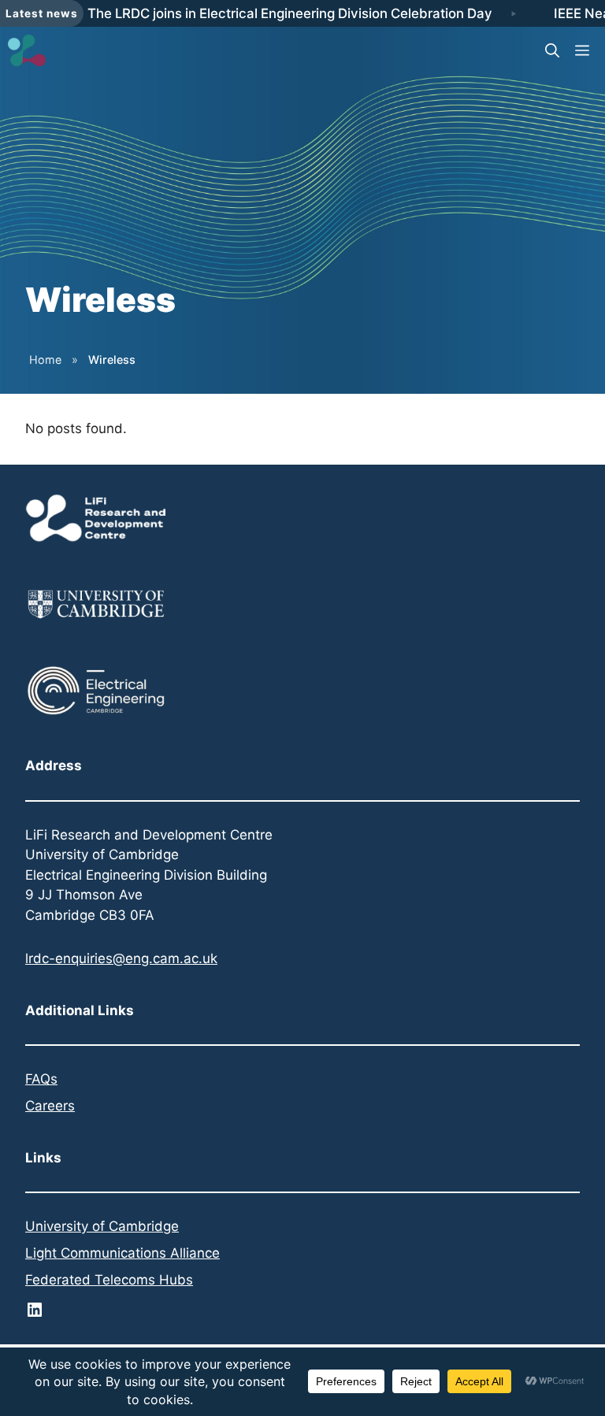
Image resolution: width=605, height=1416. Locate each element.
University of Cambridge (102, 1226)
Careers (50, 1106)
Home (45, 359)
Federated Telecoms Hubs (109, 1280)
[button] (552, 50)
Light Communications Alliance (122, 1253)
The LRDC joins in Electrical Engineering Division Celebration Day (289, 13)
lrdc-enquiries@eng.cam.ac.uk (121, 958)
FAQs (41, 1079)
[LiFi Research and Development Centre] (27, 50)
